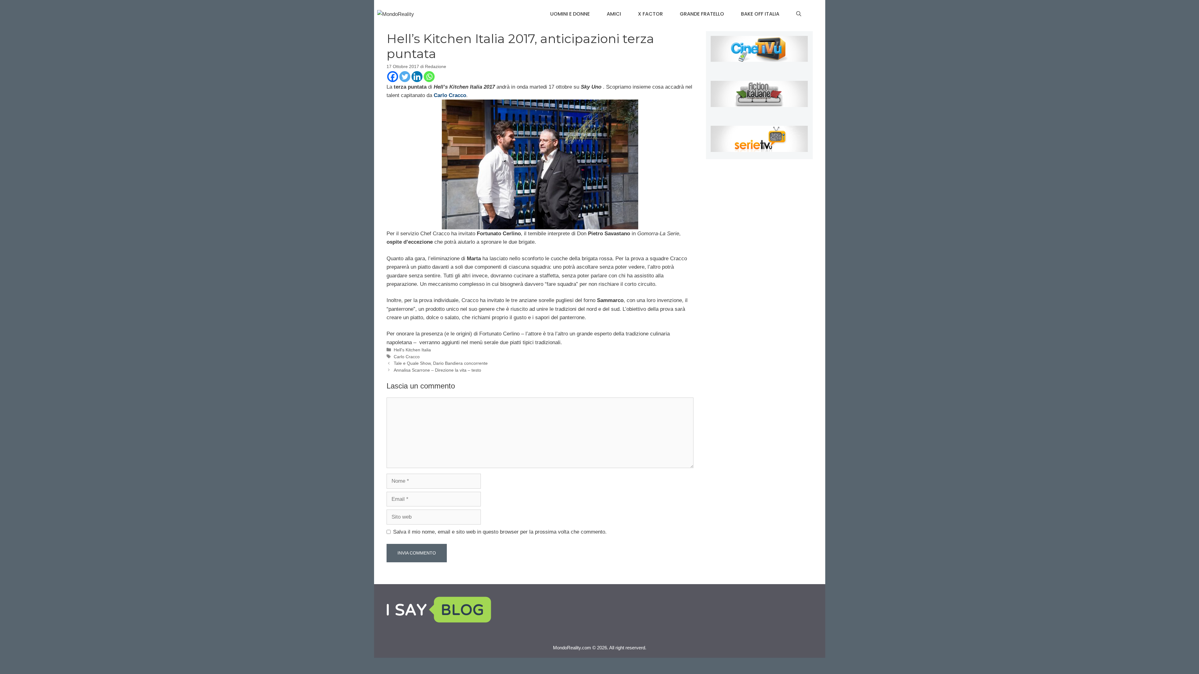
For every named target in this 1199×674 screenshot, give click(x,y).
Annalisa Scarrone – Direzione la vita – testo (437, 370)
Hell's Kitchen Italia (412, 349)
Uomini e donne (570, 13)
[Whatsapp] (429, 76)
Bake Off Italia (760, 13)
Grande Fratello (702, 13)
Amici (614, 13)
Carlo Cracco (407, 356)
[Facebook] (392, 76)
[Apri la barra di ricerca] (799, 14)
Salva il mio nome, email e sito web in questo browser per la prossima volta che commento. (500, 532)
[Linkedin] (417, 76)
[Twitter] (404, 76)
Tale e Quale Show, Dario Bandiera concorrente (441, 363)
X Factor (650, 13)
